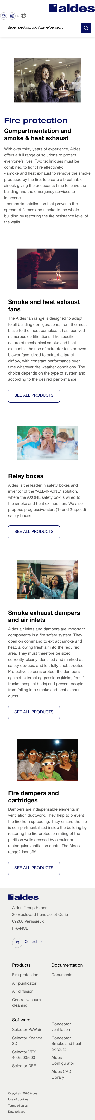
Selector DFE (24, 1066)
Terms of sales (18, 1106)
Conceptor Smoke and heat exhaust (66, 1044)
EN (29, 15)
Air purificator (24, 984)
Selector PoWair (26, 1030)
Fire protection (25, 975)
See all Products (33, 396)
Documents (62, 975)
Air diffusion (22, 992)
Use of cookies (18, 1099)
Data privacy (16, 1112)
